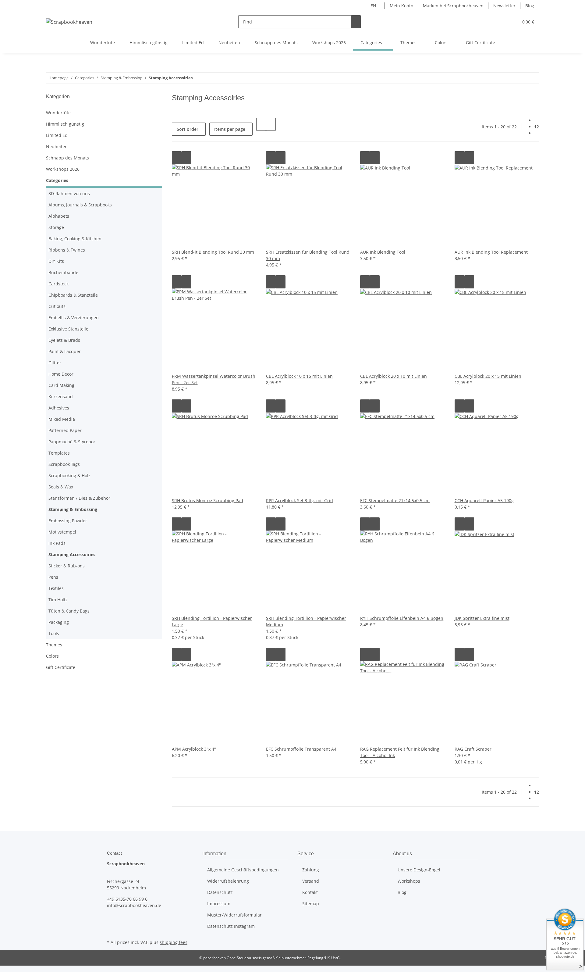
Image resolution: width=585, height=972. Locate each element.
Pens (53, 577)
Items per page (229, 129)
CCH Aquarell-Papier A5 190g (484, 500)
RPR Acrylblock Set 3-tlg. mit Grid (299, 500)
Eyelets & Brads (64, 340)
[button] (501, 21)
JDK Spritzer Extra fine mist (482, 618)
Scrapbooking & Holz (69, 475)
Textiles (56, 588)
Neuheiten (57, 146)
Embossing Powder (67, 521)
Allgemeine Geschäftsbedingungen (243, 870)
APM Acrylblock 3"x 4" (194, 749)
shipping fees (173, 942)
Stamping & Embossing (72, 509)
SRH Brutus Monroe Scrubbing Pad (207, 500)
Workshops (409, 881)
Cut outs (57, 306)
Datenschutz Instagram (231, 926)
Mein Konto (401, 6)
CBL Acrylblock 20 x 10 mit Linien (393, 376)
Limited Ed (57, 135)
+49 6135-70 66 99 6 (127, 899)
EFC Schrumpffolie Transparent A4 (301, 749)
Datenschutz (220, 892)
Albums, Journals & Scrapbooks (80, 205)
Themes (54, 645)
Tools (53, 633)
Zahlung (310, 870)
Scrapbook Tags (64, 464)
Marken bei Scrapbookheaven (453, 6)
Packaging (58, 622)
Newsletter (504, 6)
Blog (529, 6)
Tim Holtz (58, 599)
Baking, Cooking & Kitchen (74, 238)
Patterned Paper (65, 430)
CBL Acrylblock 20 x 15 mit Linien (488, 376)
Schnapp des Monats (67, 158)
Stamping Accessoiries (71, 554)
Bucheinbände (63, 272)
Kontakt (310, 892)
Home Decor (60, 374)
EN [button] (374, 6)
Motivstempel (62, 532)
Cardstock (58, 284)
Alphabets (58, 216)
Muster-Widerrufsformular (234, 915)
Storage (56, 227)
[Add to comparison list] (177, 157)
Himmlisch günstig (65, 124)
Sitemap (310, 903)
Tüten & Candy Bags (69, 611)
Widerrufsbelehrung (228, 881)
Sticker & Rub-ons (66, 566)
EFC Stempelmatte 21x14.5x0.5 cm (395, 500)
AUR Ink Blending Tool (382, 252)
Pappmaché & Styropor (71, 442)
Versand (310, 881)
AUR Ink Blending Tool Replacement (491, 252)
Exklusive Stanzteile (68, 329)
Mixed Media (61, 419)
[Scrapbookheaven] (69, 22)
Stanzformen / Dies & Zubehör (79, 498)
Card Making (61, 385)
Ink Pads (57, 543)
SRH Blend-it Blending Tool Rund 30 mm (213, 252)
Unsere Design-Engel (419, 870)
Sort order (187, 129)
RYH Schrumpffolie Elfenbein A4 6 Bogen (401, 618)
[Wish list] (511, 21)
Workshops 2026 (63, 169)
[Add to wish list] (186, 157)
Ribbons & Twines (66, 250)
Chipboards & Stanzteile (73, 295)
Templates (59, 453)
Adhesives (58, 408)
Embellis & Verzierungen (73, 317)
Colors (52, 656)
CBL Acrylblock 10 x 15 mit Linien (299, 376)
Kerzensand (60, 396)
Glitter (54, 363)
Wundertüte (58, 113)
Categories (57, 180)
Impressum (218, 903)
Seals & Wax (60, 487)
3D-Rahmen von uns (69, 193)
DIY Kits (56, 261)
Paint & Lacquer (64, 351)
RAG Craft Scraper (473, 749)
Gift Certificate (60, 667)
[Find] (356, 21)
